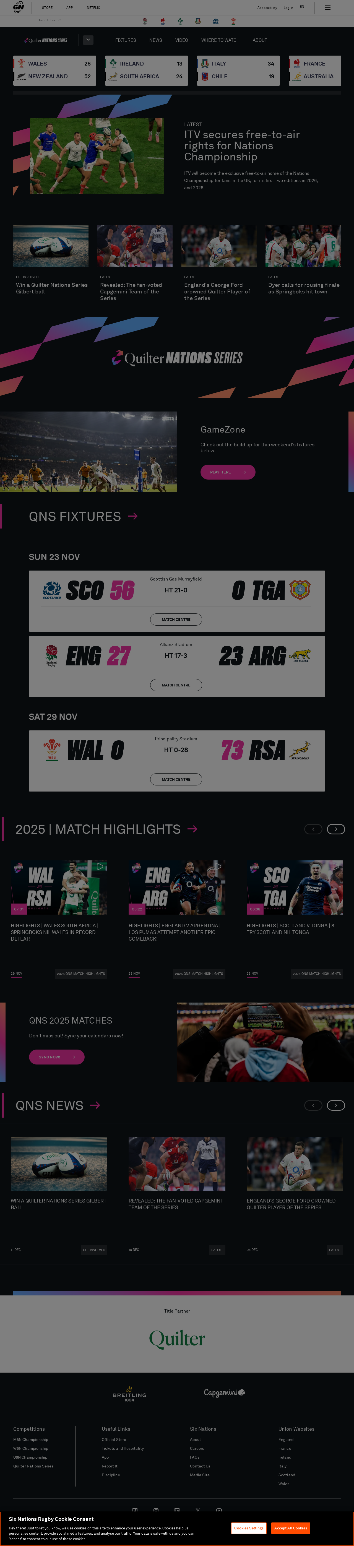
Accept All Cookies (290, 1528)
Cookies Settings (249, 1528)
